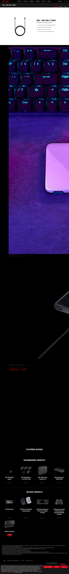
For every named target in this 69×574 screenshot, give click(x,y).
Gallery (65, 6)
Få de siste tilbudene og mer (52, 563)
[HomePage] (4, 560)
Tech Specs (61, 6)
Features (56, 6)
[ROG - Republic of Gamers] (6, 1)
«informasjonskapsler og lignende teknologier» (8, 572)
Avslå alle (56, 566)
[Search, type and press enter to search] (64, 1)
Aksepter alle (64, 566)
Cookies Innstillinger (48, 566)
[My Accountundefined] (66, 1)
